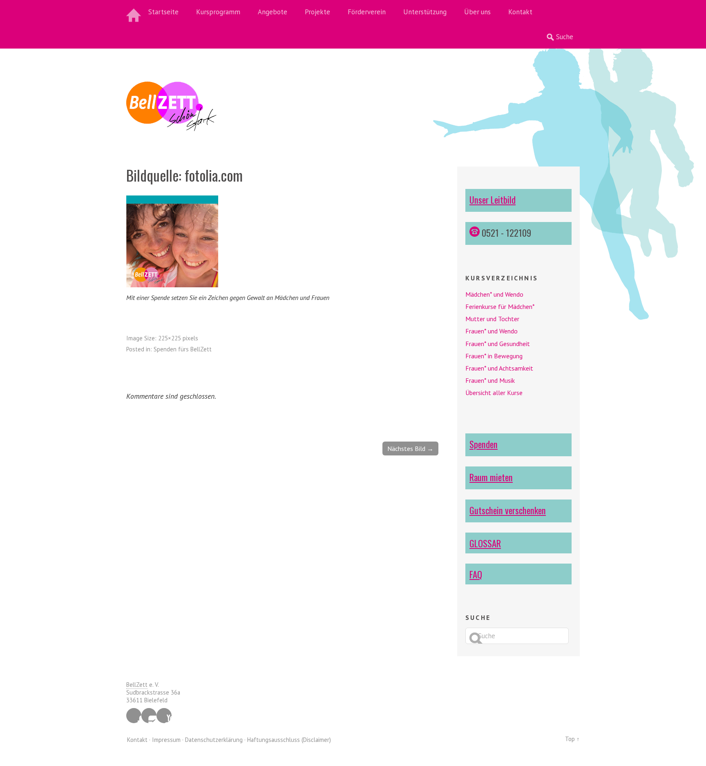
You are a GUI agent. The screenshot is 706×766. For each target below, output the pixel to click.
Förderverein (367, 11)
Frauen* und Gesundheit (497, 344)
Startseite (163, 11)
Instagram (148, 715)
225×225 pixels (178, 338)
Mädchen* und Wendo (494, 294)
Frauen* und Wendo (491, 331)
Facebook (133, 715)
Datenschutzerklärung (214, 740)
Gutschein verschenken (507, 510)
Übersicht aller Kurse (494, 393)
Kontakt (520, 11)
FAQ (475, 574)
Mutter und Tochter (492, 319)
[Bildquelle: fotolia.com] (172, 285)
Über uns (477, 11)
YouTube (164, 715)
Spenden (483, 444)
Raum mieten (491, 477)
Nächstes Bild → (410, 448)
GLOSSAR (485, 543)
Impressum (166, 740)
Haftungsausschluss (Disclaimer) (289, 740)
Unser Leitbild (492, 199)
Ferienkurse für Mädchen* (500, 306)
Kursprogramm (218, 11)
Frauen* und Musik (490, 380)
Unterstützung (425, 11)
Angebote (272, 11)
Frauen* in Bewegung (494, 356)
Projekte (317, 11)
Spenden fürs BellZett (183, 349)
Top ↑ (572, 739)
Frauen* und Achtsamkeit (499, 368)
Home (134, 12)
